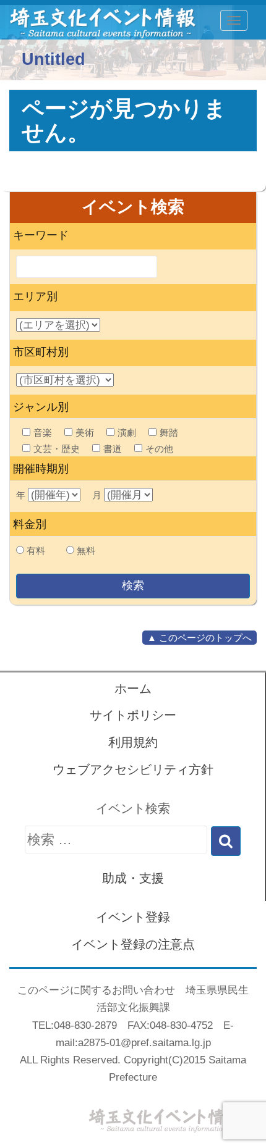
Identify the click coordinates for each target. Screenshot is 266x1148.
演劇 (127, 432)
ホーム (133, 688)
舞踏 (169, 432)
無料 (86, 550)
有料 (36, 550)
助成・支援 (133, 878)
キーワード (41, 235)
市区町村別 (41, 352)
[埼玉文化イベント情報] (95, 20)
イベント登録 (133, 917)
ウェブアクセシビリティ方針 (133, 769)
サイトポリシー (133, 715)
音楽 (42, 432)
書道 (112, 448)
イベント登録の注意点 (133, 944)
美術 (84, 432)
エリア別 (35, 296)
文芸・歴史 (56, 448)
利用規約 (133, 742)
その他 (159, 448)
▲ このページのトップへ (199, 637)
